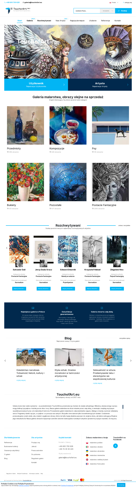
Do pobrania (35, 454)
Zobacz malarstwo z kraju (97, 438)
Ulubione (92, 21)
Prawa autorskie (37, 450)
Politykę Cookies (23, 485)
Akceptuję (121, 485)
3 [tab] (12, 76)
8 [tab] (22, 76)
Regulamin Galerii (11, 473)
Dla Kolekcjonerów (12, 438)
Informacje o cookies (34, 473)
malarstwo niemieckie (97, 455)
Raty (42, 473)
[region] (68, 412)
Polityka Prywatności (22, 473)
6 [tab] (18, 76)
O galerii (7, 454)
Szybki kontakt (65, 438)
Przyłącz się (35, 442)
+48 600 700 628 (13, 2)
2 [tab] (10, 76)
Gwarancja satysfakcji (11, 450)
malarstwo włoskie (96, 447)
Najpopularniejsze (77, 21)
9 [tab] (24, 76)
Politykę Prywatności (67, 485)
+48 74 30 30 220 (66, 449)
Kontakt (118, 21)
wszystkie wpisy (124, 338)
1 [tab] (8, 76)
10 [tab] (25, 76)
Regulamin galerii (37, 458)
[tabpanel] (68, 52)
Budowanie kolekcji (11, 446)
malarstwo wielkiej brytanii (99, 459)
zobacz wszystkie (124, 225)
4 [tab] (14, 76)
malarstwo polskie (96, 442)
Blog (5, 458)
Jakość (34, 446)
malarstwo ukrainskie (97, 451)
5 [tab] (16, 76)
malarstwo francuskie (97, 464)
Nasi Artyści (60, 21)
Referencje (105, 21)
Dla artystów (36, 438)
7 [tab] (20, 76)
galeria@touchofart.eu (33, 2)
